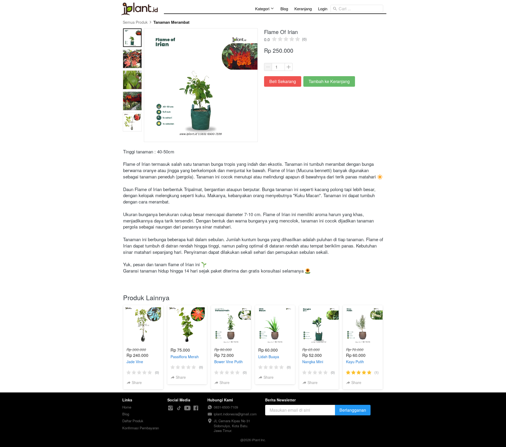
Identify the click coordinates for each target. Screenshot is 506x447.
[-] (170, 408)
